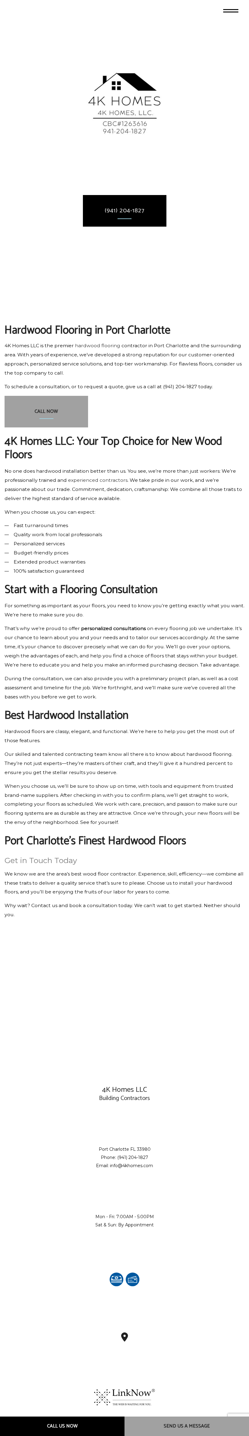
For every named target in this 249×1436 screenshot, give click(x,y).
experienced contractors (98, 480)
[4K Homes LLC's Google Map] (124, 1339)
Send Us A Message (187, 1426)
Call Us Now (62, 1426)
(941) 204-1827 (125, 211)
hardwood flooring (97, 345)
